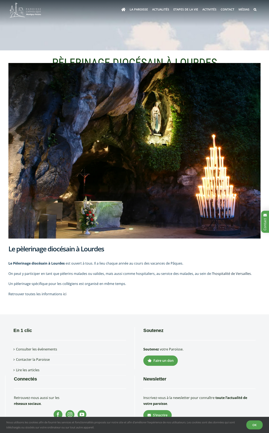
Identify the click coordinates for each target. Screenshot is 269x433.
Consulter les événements (36, 349)
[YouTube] (82, 414)
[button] (255, 9)
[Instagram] (70, 414)
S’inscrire (160, 415)
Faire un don (163, 360)
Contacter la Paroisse (33, 359)
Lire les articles (28, 370)
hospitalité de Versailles (232, 273)
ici (64, 294)
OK (254, 425)
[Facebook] (58, 414)
